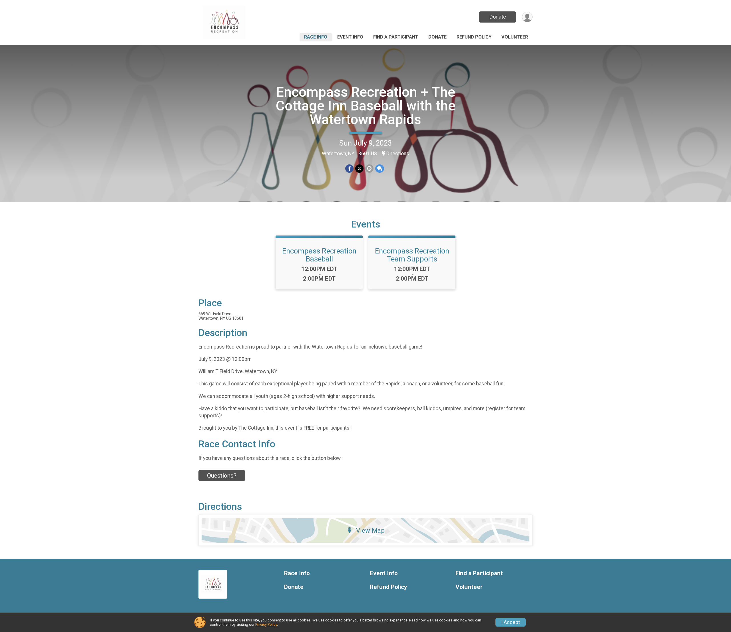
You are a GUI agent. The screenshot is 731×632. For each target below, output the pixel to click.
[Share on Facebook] (349, 168)
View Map (370, 530)
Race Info (315, 37)
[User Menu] (527, 17)
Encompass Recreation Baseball (319, 255)
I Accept (510, 622)
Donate (497, 17)
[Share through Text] (379, 168)
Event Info (350, 37)
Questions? (221, 475)
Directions (397, 153)
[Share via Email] (369, 168)
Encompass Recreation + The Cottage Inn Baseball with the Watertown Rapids (365, 106)
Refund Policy (474, 37)
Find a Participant (395, 37)
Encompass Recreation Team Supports (412, 255)
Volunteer (514, 37)
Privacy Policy (266, 624)
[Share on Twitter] (359, 168)
